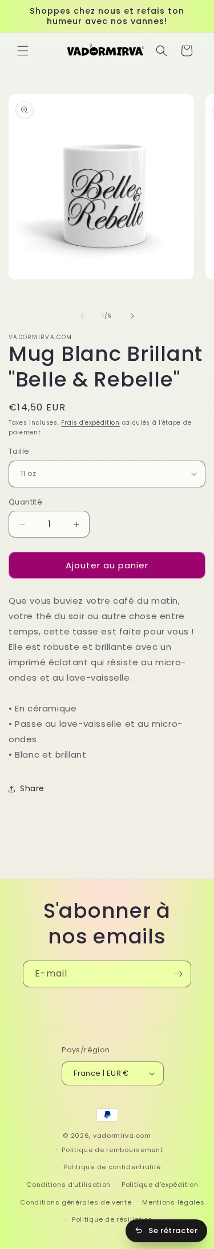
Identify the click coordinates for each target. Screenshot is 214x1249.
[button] (22, 50)
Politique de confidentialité (112, 1166)
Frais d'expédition (90, 422)
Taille (19, 451)
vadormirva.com (122, 1135)
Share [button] (32, 788)
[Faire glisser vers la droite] (132, 315)
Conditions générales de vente (75, 1202)
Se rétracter (172, 1230)
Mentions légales (173, 1202)
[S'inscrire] (178, 974)
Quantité (25, 502)
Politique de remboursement (112, 1149)
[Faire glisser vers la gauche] (82, 315)
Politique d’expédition (160, 1184)
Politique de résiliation (112, 1219)
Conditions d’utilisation (68, 1184)
